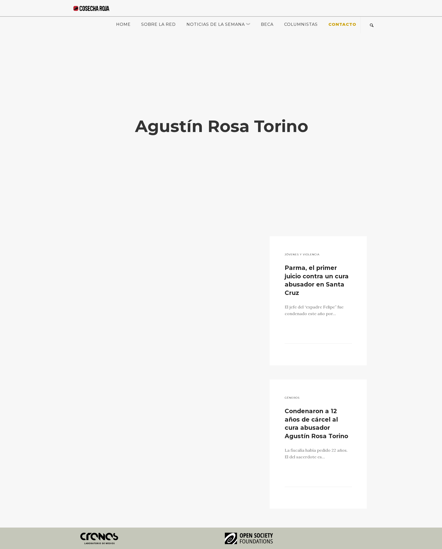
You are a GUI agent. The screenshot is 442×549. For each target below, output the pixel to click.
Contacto (342, 24)
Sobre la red (158, 24)
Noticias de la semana (215, 24)
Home (123, 24)
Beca (267, 24)
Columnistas (301, 24)
